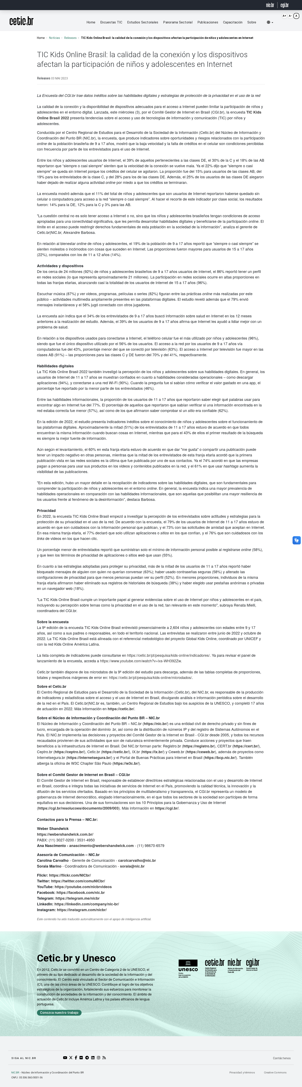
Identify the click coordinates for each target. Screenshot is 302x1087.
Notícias (54, 37)
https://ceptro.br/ (69, 751)
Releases (70, 37)
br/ (116, 904)
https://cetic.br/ (121, 708)
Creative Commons (275, 1072)
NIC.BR (15, 1072)
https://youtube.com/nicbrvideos (83, 886)
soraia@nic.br (132, 866)
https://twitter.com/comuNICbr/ (78, 881)
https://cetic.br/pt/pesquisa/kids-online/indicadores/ (168, 655)
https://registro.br (198, 746)
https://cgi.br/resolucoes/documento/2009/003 (78, 808)
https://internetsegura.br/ (89, 757)
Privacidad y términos (242, 1072)
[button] (270, 22)
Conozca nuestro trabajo (59, 1013)
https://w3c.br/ (126, 763)
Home (90, 22)
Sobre (251, 22)
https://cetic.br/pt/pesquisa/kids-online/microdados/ (150, 677)
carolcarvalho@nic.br (137, 860)
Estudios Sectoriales (142, 22)
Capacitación (232, 22)
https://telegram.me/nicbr (77, 898)
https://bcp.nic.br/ (220, 757)
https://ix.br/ (152, 751)
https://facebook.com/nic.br (80, 892)
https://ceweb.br (201, 751)
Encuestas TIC (111, 22)
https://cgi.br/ (167, 808)
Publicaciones (207, 22)
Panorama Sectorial (177, 22)
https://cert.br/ (246, 746)
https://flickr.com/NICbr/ (70, 875)
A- (290, 15)
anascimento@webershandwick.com (101, 845)
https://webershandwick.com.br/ (65, 834)
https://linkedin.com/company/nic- (84, 904)
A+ (284, 15)
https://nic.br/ (155, 723)
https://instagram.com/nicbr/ (82, 909)
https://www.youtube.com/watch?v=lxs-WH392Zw (140, 660)
